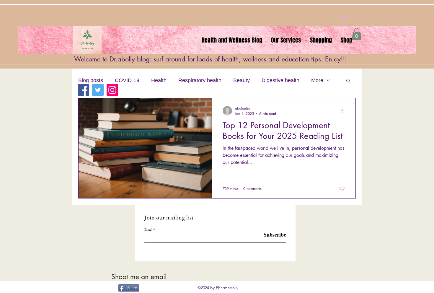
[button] (357, 34)
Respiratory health (199, 80)
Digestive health (280, 80)
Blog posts (90, 80)
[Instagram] (112, 90)
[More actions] (343, 110)
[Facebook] (83, 90)
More (317, 80)
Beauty (241, 80)
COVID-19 (127, 80)
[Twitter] (98, 90)
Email (148, 229)
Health (159, 80)
